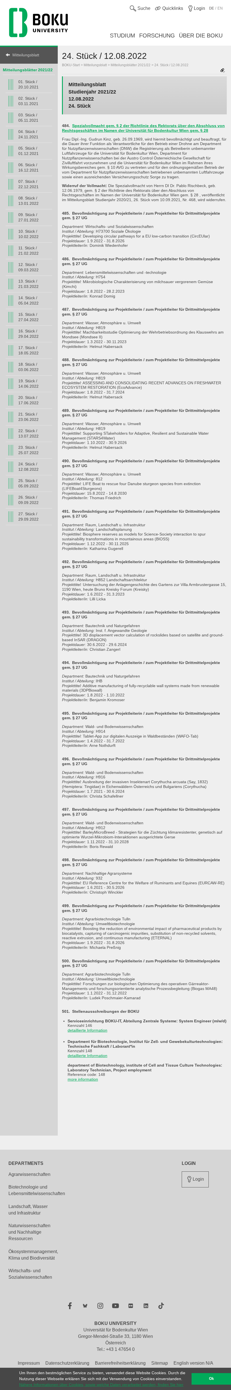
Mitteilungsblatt (25, 55)
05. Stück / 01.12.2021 (28, 151)
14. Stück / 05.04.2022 (28, 300)
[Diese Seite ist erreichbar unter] (222, 71)
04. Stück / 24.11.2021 (28, 134)
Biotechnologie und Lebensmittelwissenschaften (36, 1190)
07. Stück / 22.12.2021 (28, 184)
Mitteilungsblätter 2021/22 (28, 70)
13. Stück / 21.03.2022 (28, 284)
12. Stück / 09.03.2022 (28, 267)
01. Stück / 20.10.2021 (28, 84)
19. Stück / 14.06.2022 (28, 383)
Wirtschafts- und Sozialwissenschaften (30, 1274)
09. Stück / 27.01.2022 (28, 217)
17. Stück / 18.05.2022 (28, 350)
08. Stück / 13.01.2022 (28, 201)
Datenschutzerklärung (67, 1363)
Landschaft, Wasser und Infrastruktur (28, 1209)
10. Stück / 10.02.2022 (28, 234)
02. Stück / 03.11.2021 (28, 101)
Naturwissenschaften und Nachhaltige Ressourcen (29, 1232)
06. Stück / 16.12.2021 (28, 167)
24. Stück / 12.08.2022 (28, 467)
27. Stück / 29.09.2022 (28, 516)
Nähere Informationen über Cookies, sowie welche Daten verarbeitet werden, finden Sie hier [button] (101, 1384)
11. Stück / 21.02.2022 (28, 251)
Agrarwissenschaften (29, 1174)
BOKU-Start (71, 65)
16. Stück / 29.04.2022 (28, 334)
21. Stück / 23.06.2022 (28, 417)
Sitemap (159, 1363)
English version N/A (193, 1363)
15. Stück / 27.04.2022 (28, 317)
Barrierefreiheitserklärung (120, 1363)
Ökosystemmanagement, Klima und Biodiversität (33, 1254)
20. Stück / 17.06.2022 (28, 400)
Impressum (29, 1363)
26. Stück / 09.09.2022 (28, 500)
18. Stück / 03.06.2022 (28, 367)
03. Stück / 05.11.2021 (28, 118)
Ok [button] (211, 1379)
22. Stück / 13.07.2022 (28, 433)
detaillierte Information (87, 1030)
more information (83, 1079)
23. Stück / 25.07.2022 (28, 450)
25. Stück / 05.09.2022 (28, 483)
